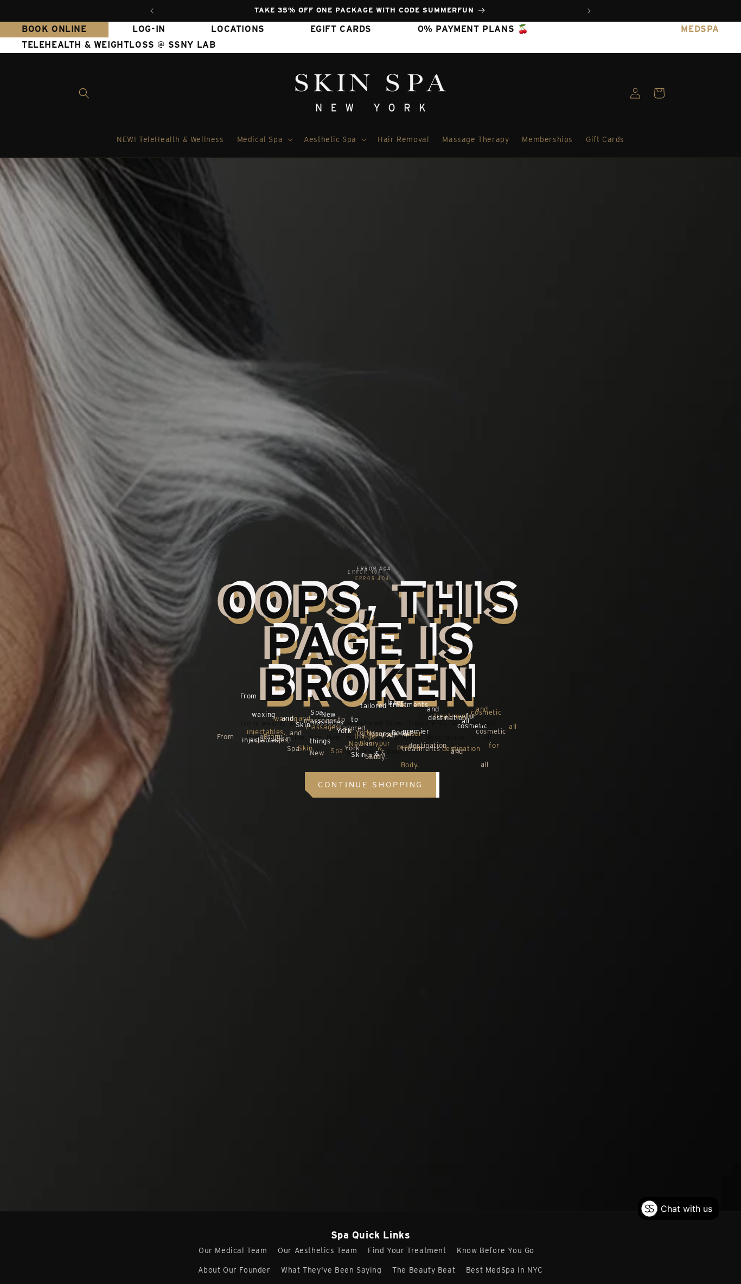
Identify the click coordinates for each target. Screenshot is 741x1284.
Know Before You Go (495, 1250)
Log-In (148, 29)
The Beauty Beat (423, 1270)
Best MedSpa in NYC (504, 1270)
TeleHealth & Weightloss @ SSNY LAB (118, 45)
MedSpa (700, 29)
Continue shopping (370, 784)
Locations (237, 29)
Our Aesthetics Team (317, 1250)
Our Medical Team (233, 1250)
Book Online (54, 29)
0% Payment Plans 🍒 (473, 29)
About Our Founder (234, 1270)
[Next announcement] (589, 11)
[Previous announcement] (152, 11)
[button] (84, 93)
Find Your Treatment (407, 1250)
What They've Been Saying (331, 1270)
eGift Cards (341, 29)
